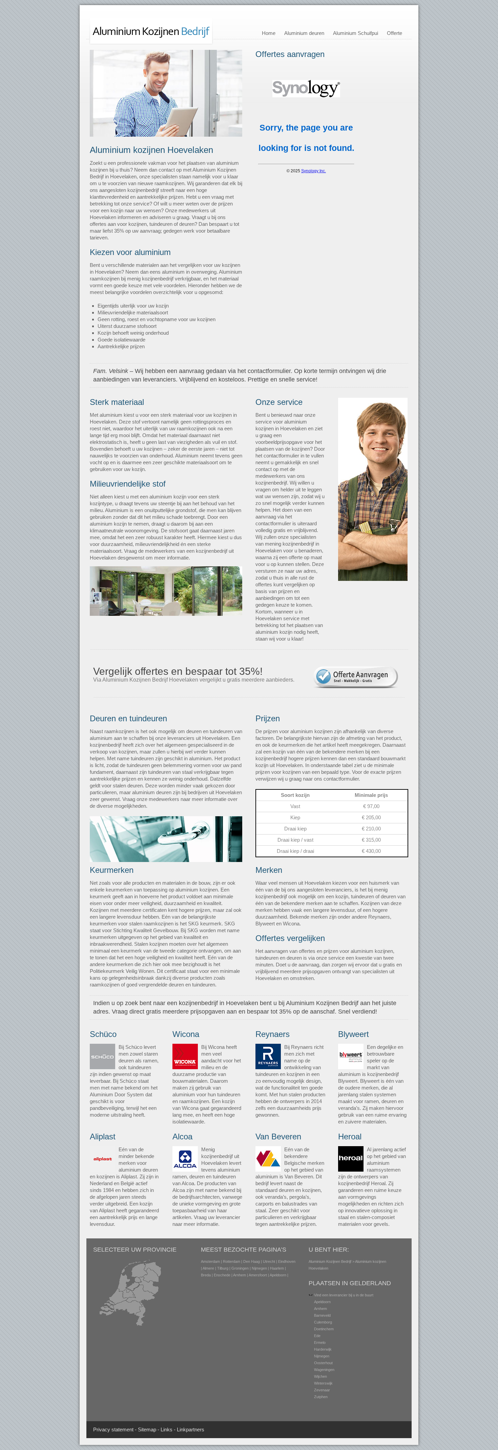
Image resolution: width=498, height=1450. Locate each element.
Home (268, 33)
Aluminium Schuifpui (355, 33)
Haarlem (277, 1268)
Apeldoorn (278, 1275)
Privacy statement (113, 1429)
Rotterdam (231, 1261)
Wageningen (324, 1370)
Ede (317, 1336)
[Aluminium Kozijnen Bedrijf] (151, 43)
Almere (208, 1268)
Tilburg (222, 1268)
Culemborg (323, 1322)
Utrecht (269, 1261)
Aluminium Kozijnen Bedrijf (330, 1261)
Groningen (240, 1268)
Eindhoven (286, 1261)
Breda (206, 1275)
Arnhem (239, 1275)
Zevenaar (322, 1390)
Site (142, 1429)
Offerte (394, 33)
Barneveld (322, 1315)
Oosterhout (323, 1363)
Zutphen (321, 1397)
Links (166, 1429)
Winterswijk (323, 1383)
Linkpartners (190, 1429)
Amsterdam (210, 1261)
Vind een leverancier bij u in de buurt (343, 1295)
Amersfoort (258, 1275)
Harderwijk (323, 1349)
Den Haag (251, 1261)
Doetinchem (324, 1329)
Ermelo (320, 1342)
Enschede (222, 1275)
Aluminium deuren (304, 33)
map (151, 1429)
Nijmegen (259, 1268)
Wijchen (320, 1376)
